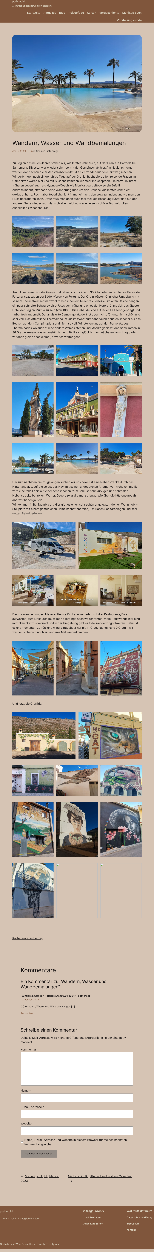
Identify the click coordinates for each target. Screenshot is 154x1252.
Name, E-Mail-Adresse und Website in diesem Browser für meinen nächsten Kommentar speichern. (75, 1142)
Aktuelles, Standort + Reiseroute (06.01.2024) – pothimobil (56, 995)
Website (26, 1123)
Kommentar (29, 1049)
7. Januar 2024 (30, 999)
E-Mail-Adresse (32, 1107)
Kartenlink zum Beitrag (27, 938)
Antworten (27, 1013)
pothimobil (6, 1211)
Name (26, 1090)
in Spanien (39, 150)
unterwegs (52, 150)
